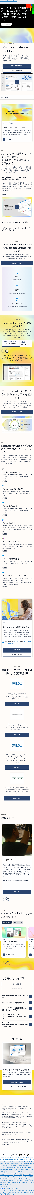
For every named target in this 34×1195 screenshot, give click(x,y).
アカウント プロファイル (12, 1161)
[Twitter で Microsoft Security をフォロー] (24, 1155)
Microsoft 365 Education (24, 1167)
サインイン (17, 641)
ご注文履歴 (23, 1163)
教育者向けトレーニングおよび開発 (18, 1169)
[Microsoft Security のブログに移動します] (28, 1155)
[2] (2, 1120)
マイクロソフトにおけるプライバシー (22, 1182)
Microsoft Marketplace (26, 1179)
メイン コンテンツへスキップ (8, 1)
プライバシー (5, 1192)
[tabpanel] (17, 368)
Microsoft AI (3, 1173)
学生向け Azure (19, 1171)
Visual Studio (26, 1180)
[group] (17, 859)
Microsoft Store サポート (6, 1163)
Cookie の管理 (28, 1192)
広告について (10, 1194)
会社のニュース (7, 1182)
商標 (5, 1194)
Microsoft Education (18, 1165)
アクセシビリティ (8, 1184)
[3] (2, 1130)
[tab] (11, 343)
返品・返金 (16, 1163)
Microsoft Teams (29, 1175)
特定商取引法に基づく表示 (16, 1192)
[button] (17, 82)
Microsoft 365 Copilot (19, 1175)
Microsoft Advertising (7, 1175)
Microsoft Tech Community (13, 1179)
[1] (2, 1104)
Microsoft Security (11, 1173)
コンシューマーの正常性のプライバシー (11, 1190)
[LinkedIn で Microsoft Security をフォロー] (20, 1155)
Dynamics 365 (23, 1173)
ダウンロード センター (25, 1161)
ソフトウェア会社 (18, 1180)
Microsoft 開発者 (4, 1177)
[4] (2, 1137)
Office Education (4, 1169)
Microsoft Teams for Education (10, 1167)
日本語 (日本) (3, 1186)
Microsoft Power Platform (6, 1180)
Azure (17, 1173)
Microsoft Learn (13, 1177)
